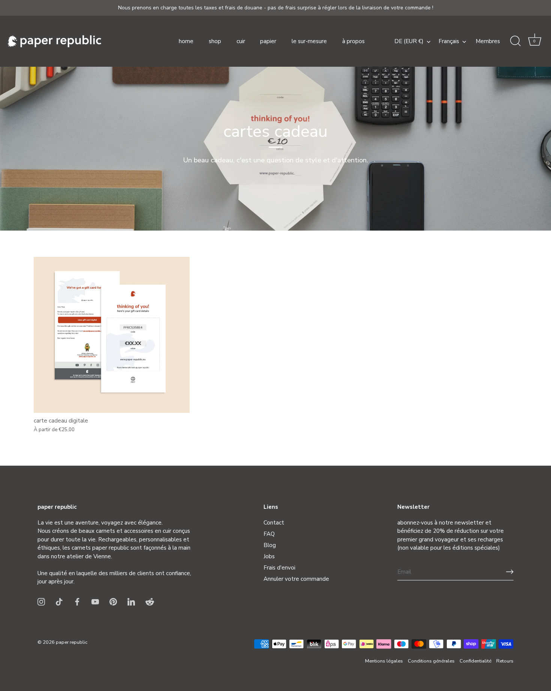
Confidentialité (475, 661)
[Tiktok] (59, 601)
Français (449, 41)
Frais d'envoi (279, 567)
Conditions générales (431, 661)
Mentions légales (384, 661)
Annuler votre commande (296, 579)
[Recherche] (515, 41)
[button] (534, 41)
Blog (270, 545)
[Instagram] (41, 601)
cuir (241, 41)
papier (268, 41)
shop (215, 41)
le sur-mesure (309, 41)
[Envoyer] (510, 572)
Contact (274, 522)
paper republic (71, 642)
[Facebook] (77, 601)
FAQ (269, 534)
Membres (488, 41)
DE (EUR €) (409, 41)
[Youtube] (95, 601)
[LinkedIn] (131, 601)
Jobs (269, 556)
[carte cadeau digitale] (112, 335)
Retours (505, 661)
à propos (353, 41)
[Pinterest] (113, 601)
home (186, 41)
